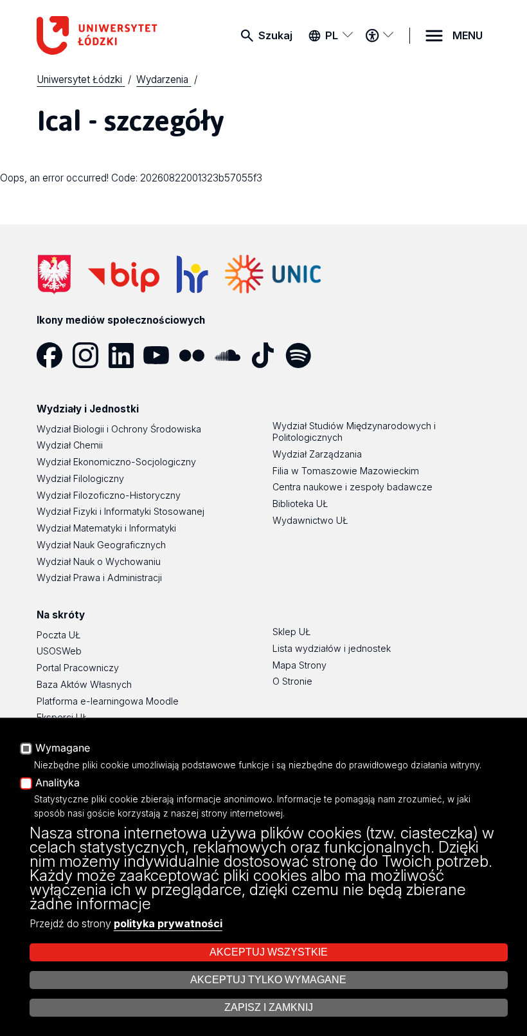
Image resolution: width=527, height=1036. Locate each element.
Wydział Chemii (70, 444)
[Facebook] (54, 355)
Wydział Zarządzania (317, 454)
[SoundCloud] (232, 355)
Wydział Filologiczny (80, 478)
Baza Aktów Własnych (84, 684)
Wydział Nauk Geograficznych (101, 544)
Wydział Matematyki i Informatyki (106, 528)
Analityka (57, 783)
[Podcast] (338, 355)
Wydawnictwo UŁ (310, 520)
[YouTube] (161, 355)
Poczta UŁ (58, 634)
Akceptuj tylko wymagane (268, 979)
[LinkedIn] (125, 355)
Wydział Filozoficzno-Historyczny (109, 495)
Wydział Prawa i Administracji (99, 577)
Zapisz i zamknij (268, 1007)
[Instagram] (90, 355)
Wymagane (62, 748)
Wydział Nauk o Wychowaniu (99, 561)
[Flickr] (196, 355)
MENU (467, 35)
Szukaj (275, 35)
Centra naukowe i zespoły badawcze (352, 486)
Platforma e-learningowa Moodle (108, 701)
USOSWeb (59, 650)
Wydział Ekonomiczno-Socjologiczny (116, 461)
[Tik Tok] (267, 355)
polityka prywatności (168, 923)
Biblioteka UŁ (300, 503)
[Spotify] (303, 355)
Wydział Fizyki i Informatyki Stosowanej (120, 511)
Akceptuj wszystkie (269, 952)
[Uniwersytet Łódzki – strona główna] (100, 35)
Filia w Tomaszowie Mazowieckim (345, 470)
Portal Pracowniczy (78, 667)
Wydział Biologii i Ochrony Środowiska (119, 428)
